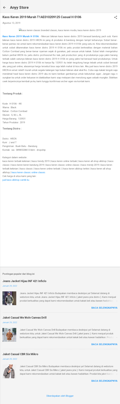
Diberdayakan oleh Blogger (60, 395)
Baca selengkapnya (104, 307)
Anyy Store (19, 7)
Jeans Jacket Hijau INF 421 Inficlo (24, 281)
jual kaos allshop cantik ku (15, 179)
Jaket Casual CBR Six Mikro (20, 354)
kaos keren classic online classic (28, 172)
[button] (116, 17)
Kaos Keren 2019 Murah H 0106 (21, 36)
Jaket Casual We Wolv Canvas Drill (24, 317)
